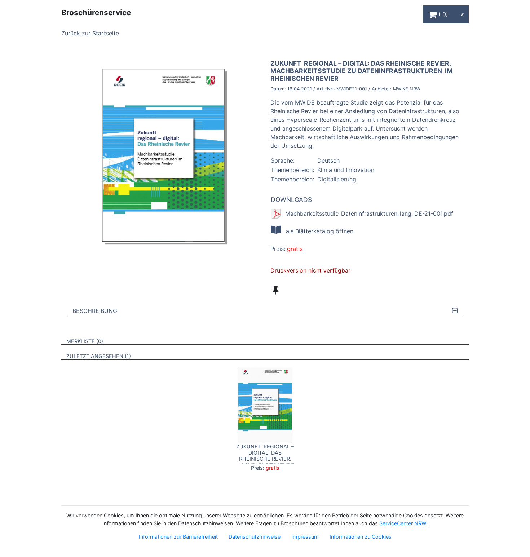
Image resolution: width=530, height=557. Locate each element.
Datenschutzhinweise (255, 537)
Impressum (305, 537)
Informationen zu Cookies (361, 537)
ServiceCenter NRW (402, 523)
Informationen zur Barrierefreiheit (178, 537)
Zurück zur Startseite (90, 33)
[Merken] (275, 290)
